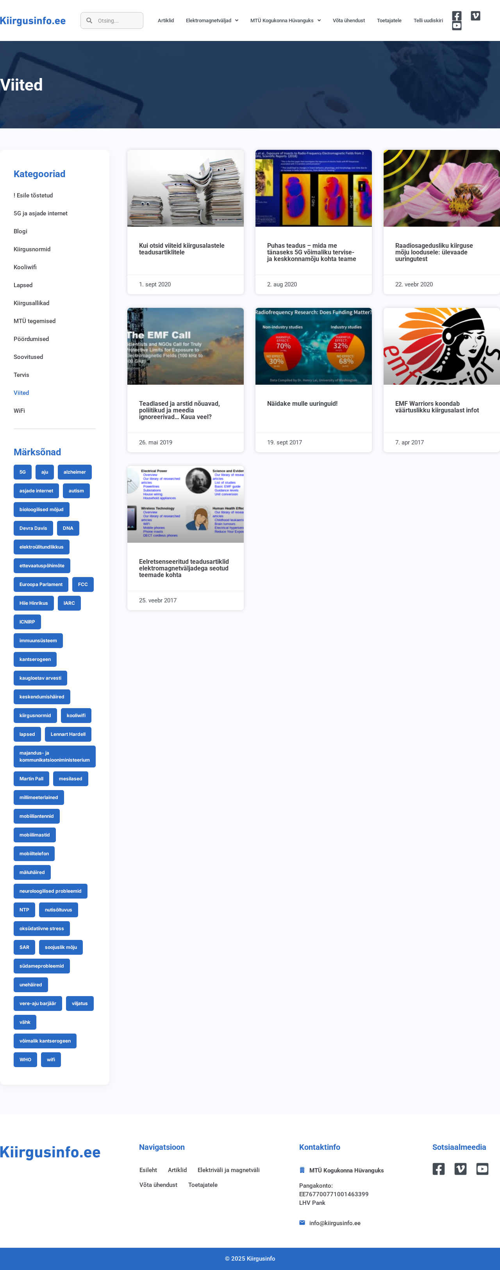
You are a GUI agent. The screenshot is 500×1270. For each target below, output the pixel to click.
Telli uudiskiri (428, 20)
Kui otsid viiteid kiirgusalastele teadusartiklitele (182, 249)
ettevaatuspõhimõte (42, 565)
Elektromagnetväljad (208, 20)
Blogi (20, 231)
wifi (51, 1059)
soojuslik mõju (61, 947)
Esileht (148, 1170)
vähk (25, 1022)
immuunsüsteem (38, 640)
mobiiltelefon (34, 853)
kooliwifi (76, 715)
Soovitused (28, 357)
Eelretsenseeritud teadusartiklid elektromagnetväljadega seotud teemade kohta (184, 568)
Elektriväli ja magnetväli (229, 1170)
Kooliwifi (25, 267)
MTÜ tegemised (34, 321)
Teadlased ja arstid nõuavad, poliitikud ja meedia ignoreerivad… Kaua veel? (179, 410)
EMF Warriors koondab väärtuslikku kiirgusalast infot (437, 407)
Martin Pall (31, 779)
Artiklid (166, 20)
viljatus (80, 1003)
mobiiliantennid (37, 816)
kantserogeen (35, 659)
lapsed (27, 734)
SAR (24, 947)
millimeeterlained (39, 797)
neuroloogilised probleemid (51, 891)
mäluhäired (32, 872)
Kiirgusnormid (32, 249)
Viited (21, 392)
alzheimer (75, 472)
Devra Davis (33, 528)
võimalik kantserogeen (45, 1041)
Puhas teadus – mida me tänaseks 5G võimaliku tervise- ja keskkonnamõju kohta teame (311, 252)
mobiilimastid (35, 835)
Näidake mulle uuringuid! (302, 403)
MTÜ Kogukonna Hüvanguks (282, 20)
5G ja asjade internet (41, 213)
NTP (24, 910)
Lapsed (23, 285)
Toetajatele (389, 20)
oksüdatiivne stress (42, 928)
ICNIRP (27, 622)
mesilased (70, 779)
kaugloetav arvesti (40, 678)
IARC (69, 603)
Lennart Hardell (68, 734)
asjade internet (36, 491)
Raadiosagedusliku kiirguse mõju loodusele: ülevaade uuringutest (434, 252)
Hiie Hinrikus (34, 603)
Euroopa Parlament (41, 584)
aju (44, 472)
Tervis (21, 374)
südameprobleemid (42, 966)
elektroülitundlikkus (42, 547)
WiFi (19, 410)
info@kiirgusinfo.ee (335, 1223)
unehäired (31, 985)
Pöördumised (31, 339)
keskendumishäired (42, 697)
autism (76, 491)
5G (23, 472)
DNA (68, 528)
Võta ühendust (349, 20)
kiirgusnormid (35, 715)
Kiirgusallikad (31, 303)
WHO (25, 1059)
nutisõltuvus (58, 910)
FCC (83, 584)
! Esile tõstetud (33, 195)
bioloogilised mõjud (42, 509)
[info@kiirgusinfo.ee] (302, 1223)
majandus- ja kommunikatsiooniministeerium (55, 756)
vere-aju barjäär (38, 1003)
